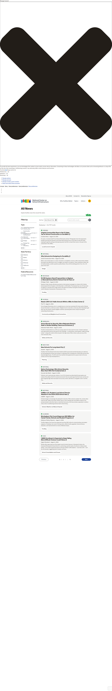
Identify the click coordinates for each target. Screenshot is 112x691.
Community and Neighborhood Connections (54, 314)
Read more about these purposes (11, 183)
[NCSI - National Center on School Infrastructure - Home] (35, 201)
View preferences (13, 186)
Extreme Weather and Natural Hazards (52, 406)
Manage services (6, 180)
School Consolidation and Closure (51, 452)
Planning (44, 359)
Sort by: (41, 220)
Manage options (6, 178)
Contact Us (76, 196)
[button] (56, 84)
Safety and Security (47, 337)
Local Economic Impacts (48, 246)
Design (44, 268)
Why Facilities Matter (66, 201)
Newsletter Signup (86, 196)
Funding (44, 292)
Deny (6, 186)
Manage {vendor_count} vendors (10, 181)
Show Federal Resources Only (29, 275)
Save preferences (23, 186)
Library (83, 201)
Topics (76, 201)
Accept (2, 186)
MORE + (23, 248)
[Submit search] (89, 220)
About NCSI (69, 196)
